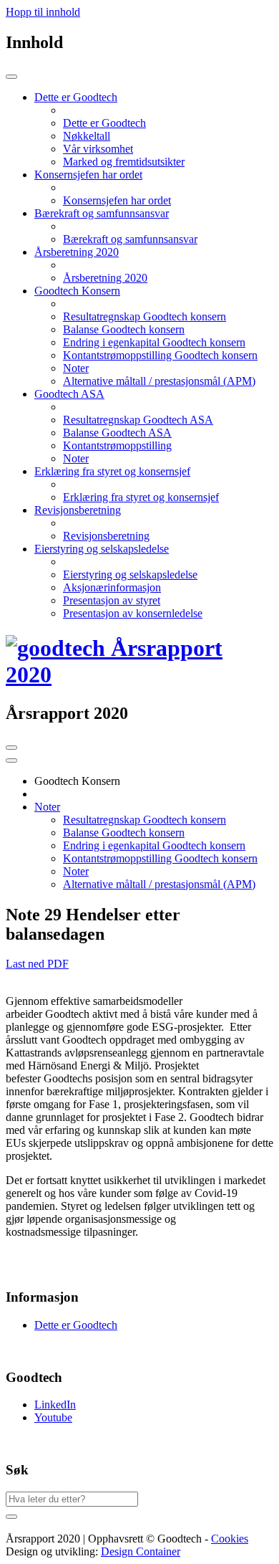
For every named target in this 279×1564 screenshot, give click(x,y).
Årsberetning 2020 (105, 278)
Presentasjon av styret (111, 600)
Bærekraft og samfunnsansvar (130, 239)
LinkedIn (55, 1404)
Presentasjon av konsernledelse (132, 613)
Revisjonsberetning (106, 536)
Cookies (229, 1538)
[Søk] (11, 1517)
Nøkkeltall (86, 136)
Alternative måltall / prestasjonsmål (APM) (159, 381)
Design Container (140, 1551)
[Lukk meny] (11, 77)
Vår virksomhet (98, 149)
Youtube (53, 1417)
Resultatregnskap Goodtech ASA (138, 420)
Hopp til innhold (43, 12)
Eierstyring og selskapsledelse (130, 574)
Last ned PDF (37, 964)
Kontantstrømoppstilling (117, 445)
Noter (76, 368)
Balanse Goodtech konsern (124, 329)
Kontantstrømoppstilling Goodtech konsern (160, 355)
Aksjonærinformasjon (112, 587)
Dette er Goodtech (104, 123)
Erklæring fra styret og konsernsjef (141, 497)
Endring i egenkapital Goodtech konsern (154, 342)
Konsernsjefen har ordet (117, 200)
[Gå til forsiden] (139, 674)
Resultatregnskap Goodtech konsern (144, 316)
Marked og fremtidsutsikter (124, 162)
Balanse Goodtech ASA (117, 432)
